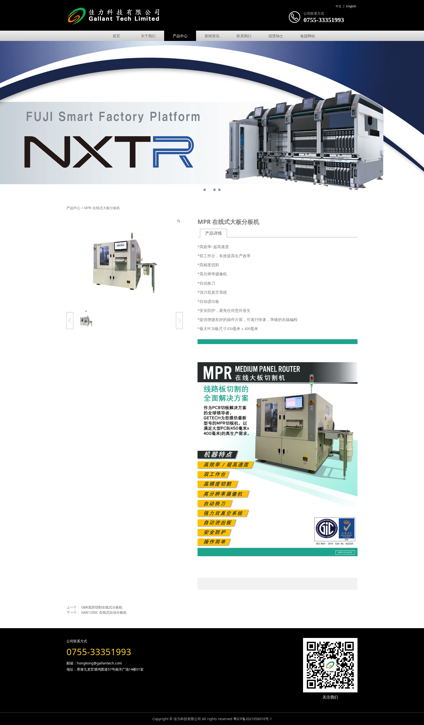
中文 (339, 6)
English (351, 6)
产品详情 (213, 233)
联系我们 (244, 35)
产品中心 (180, 35)
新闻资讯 (212, 35)
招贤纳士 (275, 35)
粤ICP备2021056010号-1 (252, 718)
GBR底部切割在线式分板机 (101, 607)
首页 (116, 35)
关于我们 (148, 35)
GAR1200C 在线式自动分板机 (104, 612)
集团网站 (307, 35)
